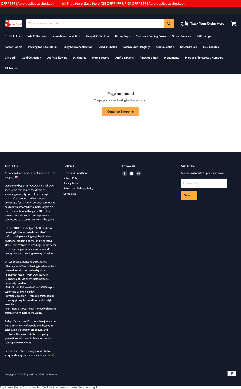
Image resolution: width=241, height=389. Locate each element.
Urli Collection (165, 47)
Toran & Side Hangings (136, 47)
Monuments (171, 57)
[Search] (169, 23)
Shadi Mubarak (108, 47)
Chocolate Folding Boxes (151, 36)
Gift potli (10, 57)
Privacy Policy (71, 183)
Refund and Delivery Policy (78, 188)
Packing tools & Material (42, 47)
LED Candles (211, 47)
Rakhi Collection (36, 36)
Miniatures (79, 57)
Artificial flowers (57, 57)
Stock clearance (181, 36)
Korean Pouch (188, 47)
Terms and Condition (75, 173)
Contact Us (69, 193)
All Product (11, 68)
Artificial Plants (124, 57)
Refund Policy (71, 178)
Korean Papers (13, 47)
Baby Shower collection (77, 47)
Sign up (189, 195)
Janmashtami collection (66, 36)
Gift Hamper (204, 36)
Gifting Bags (122, 36)
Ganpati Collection (97, 36)
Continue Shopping (120, 111)
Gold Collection (31, 57)
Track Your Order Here (207, 23)
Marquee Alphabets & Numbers (204, 57)
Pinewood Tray (149, 57)
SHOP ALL (11, 36)
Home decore (100, 57)
